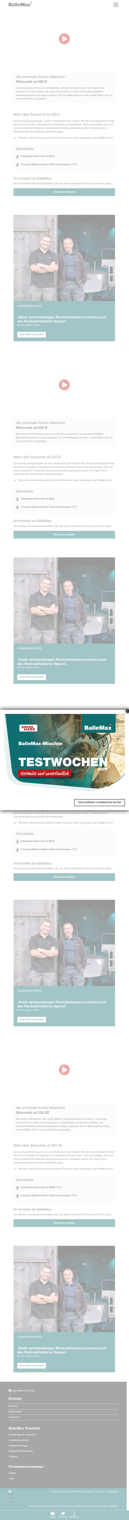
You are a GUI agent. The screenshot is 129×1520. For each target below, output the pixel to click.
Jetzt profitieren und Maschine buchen (99, 802)
